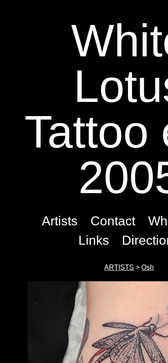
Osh (147, 267)
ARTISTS (119, 267)
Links (93, 240)
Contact (112, 221)
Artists (60, 221)
